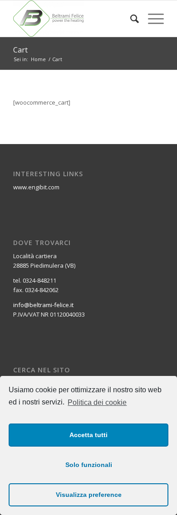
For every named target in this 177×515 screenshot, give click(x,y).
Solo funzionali (88, 464)
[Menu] (151, 18)
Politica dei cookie (97, 402)
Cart (20, 50)
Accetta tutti (88, 434)
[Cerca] (130, 18)
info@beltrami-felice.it (43, 305)
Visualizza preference (89, 494)
